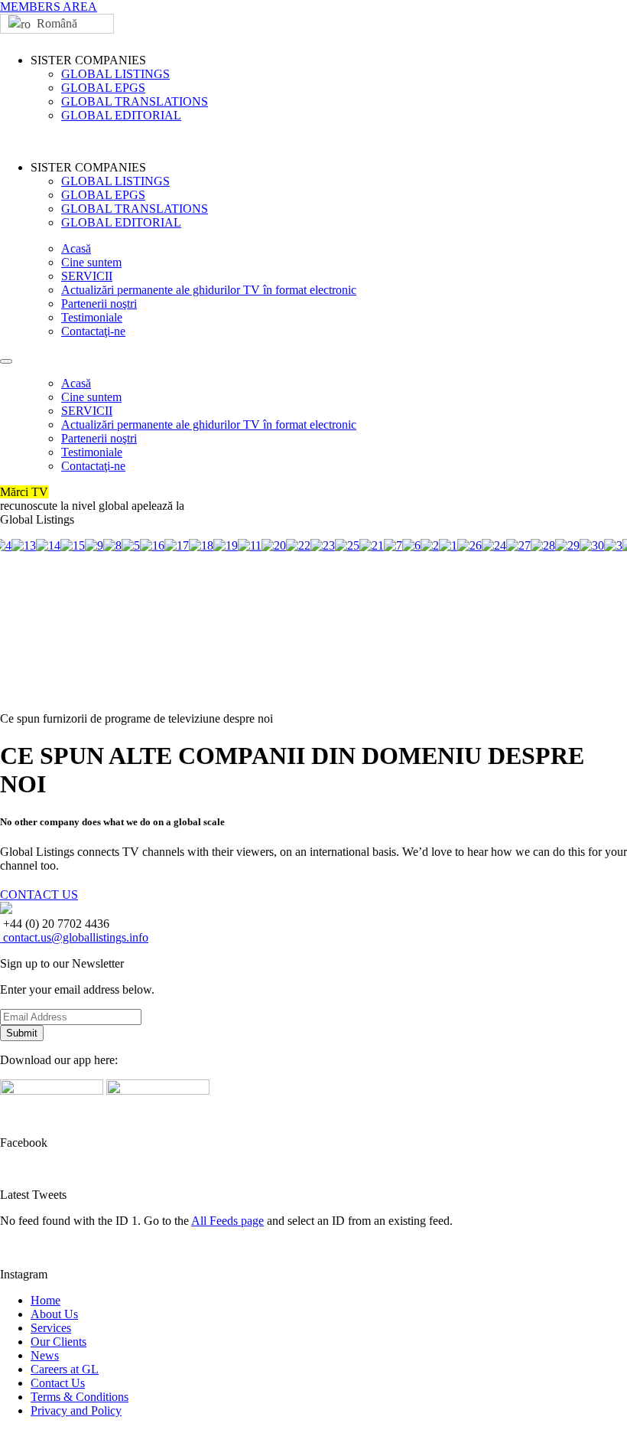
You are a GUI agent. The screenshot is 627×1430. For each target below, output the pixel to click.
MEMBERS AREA (48, 6)
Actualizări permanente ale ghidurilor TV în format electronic (208, 289)
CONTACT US (39, 894)
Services (51, 1327)
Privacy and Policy (76, 1410)
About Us (54, 1314)
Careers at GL (65, 1369)
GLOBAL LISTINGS (115, 73)
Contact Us (58, 1382)
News (45, 1355)
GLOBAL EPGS (103, 87)
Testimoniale (91, 317)
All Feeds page (227, 1220)
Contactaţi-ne (93, 331)
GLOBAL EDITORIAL (121, 115)
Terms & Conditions (79, 1396)
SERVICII (86, 275)
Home (45, 1300)
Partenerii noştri (99, 303)
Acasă (76, 248)
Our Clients (58, 1341)
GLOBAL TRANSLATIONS (134, 101)
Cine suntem (91, 262)
